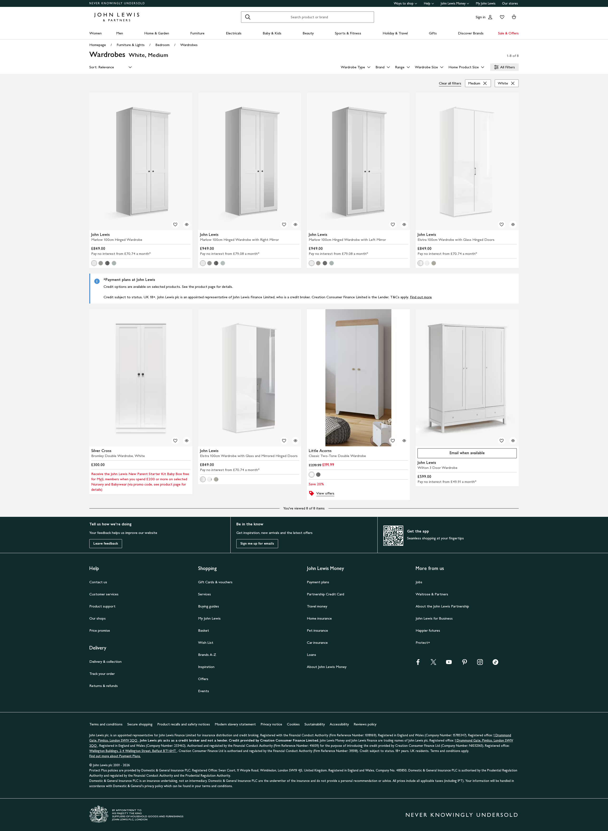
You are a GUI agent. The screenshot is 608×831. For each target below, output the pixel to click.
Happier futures (428, 630)
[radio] (94, 263)
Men (119, 33)
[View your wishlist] (501, 17)
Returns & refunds (103, 685)
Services (204, 594)
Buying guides (208, 606)
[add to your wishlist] (175, 224)
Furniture (197, 33)
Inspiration (206, 666)
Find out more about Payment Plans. (115, 756)
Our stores (510, 3)
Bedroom (162, 44)
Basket (203, 630)
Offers (203, 679)
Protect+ (423, 642)
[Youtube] (449, 663)
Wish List (205, 642)
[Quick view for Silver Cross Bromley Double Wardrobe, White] (186, 440)
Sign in (480, 17)
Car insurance (317, 642)
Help (427, 3)
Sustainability (314, 724)
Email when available (451, 454)
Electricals (234, 33)
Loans (311, 654)
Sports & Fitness (348, 33)
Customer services (104, 594)
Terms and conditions (106, 724)
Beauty (308, 33)
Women (95, 33)
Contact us (98, 582)
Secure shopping (139, 724)
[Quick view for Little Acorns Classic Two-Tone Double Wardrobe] (404, 440)
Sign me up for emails (257, 544)
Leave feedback (105, 544)
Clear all (450, 83)
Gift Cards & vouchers (215, 582)
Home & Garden (156, 33)
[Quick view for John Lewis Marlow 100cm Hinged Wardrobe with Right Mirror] (295, 224)
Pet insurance (317, 630)
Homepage (97, 44)
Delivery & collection (105, 661)
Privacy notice (271, 724)
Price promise (99, 630)
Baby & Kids (272, 33)
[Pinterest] (464, 663)
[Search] (247, 17)
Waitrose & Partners (432, 594)
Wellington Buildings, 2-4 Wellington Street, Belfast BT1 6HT (133, 751)
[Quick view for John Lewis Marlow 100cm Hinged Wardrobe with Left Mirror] (404, 224)
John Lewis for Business (434, 618)
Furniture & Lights (131, 44)
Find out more (421, 297)
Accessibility (339, 724)
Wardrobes (189, 44)
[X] (433, 663)
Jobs (419, 582)
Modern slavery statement (235, 724)
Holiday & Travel (395, 33)
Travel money (317, 606)
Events (203, 691)
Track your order (102, 673)
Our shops (97, 618)
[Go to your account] (490, 17)
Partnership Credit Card (325, 594)
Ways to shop (403, 3)
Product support (102, 606)
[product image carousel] (140, 161)
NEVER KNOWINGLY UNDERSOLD (117, 3)
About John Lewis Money (327, 666)
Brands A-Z (207, 654)
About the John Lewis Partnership (442, 606)
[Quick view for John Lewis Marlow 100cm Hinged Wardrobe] (186, 224)
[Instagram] (480, 663)
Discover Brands (471, 33)
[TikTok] (495, 663)
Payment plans (318, 582)
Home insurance (319, 618)
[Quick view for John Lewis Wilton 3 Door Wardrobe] (513, 440)
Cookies (293, 724)
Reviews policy (365, 724)
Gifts (433, 33)
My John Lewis (485, 3)
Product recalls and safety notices (183, 724)
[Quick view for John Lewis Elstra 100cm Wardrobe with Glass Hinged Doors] (513, 224)
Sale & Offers (508, 33)
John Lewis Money (453, 3)
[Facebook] (418, 663)
